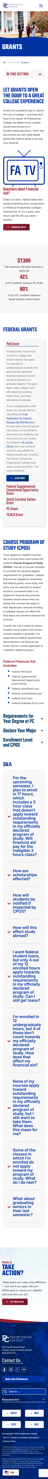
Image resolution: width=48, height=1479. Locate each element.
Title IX (6, 1437)
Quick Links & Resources (16, 1379)
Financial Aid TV (18, 227)
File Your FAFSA (17, 1301)
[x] (17, 1369)
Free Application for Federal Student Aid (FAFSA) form (20, 418)
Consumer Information (28, 1437)
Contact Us (11, 1360)
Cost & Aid (13, 62)
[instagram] (11, 1369)
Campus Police (9, 1441)
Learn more (19, 478)
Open (41, 5)
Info (36, 1413)
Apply (14, 1413)
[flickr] (24, 1369)
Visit (13, 1424)
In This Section (17, 74)
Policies (14, 1437)
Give (36, 1424)
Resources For (10, 1399)
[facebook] (4, 1369)
